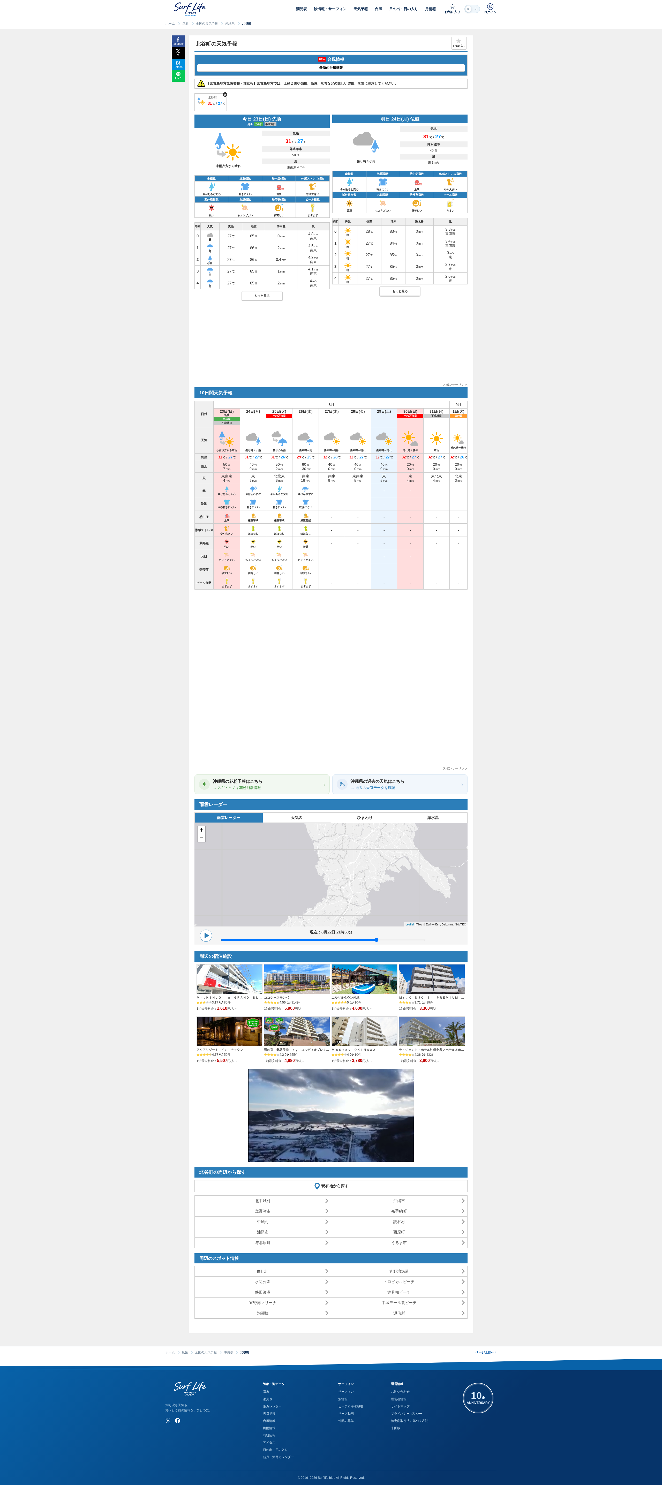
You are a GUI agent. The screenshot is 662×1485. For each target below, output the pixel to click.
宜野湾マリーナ (262, 1302)
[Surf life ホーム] (191, 9)
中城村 (263, 1221)
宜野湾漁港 (399, 1271)
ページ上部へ (486, 1352)
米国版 (395, 1428)
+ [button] (201, 830)
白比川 (263, 1271)
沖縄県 (230, 23)
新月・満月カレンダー (278, 1457)
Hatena (178, 67)
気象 (185, 23)
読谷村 (399, 1221)
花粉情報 (269, 1435)
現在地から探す (335, 1186)
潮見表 (267, 1399)
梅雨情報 (269, 1428)
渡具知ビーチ (399, 1292)
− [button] (201, 838)
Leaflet (409, 924)
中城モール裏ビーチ (399, 1302)
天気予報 (269, 1413)
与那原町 (262, 1242)
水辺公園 (262, 1281)
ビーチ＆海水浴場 (350, 1406)
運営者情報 (399, 1399)
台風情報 (269, 1421)
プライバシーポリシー (406, 1413)
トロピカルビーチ (399, 1281)
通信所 (399, 1313)
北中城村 (262, 1200)
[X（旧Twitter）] (168, 1420)
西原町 (399, 1232)
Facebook (178, 43)
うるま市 (399, 1242)
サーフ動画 (346, 1413)
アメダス (269, 1442)
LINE (178, 78)
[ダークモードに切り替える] (472, 9)
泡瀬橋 (263, 1313)
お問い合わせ (400, 1391)
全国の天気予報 (207, 23)
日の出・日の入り (275, 1450)
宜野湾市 (262, 1211)
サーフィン (346, 1391)
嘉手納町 (399, 1211)
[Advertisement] (331, 346)
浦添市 (263, 1232)
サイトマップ (400, 1406)
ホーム (170, 23)
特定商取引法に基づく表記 (409, 1421)
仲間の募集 (346, 1421)
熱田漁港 (262, 1292)
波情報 (343, 1399)
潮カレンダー (272, 1406)
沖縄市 (399, 1200)
